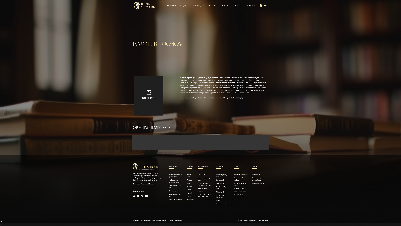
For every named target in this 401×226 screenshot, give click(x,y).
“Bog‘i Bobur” (202, 175)
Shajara (225, 5)
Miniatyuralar (220, 192)
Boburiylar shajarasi (240, 175)
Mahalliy (189, 193)
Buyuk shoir (173, 191)
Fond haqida (256, 175)
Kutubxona (213, 5)
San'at (189, 196)
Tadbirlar (190, 180)
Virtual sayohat (198, 5)
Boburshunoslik (221, 204)
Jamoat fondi (237, 5)
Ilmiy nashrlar (220, 183)
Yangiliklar (184, 5)
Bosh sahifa (171, 5)
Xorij (188, 183)
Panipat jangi (238, 194)
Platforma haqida (258, 183)
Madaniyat (190, 199)
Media (189, 190)
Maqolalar (251, 5)
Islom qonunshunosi (175, 200)
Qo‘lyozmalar (220, 180)
